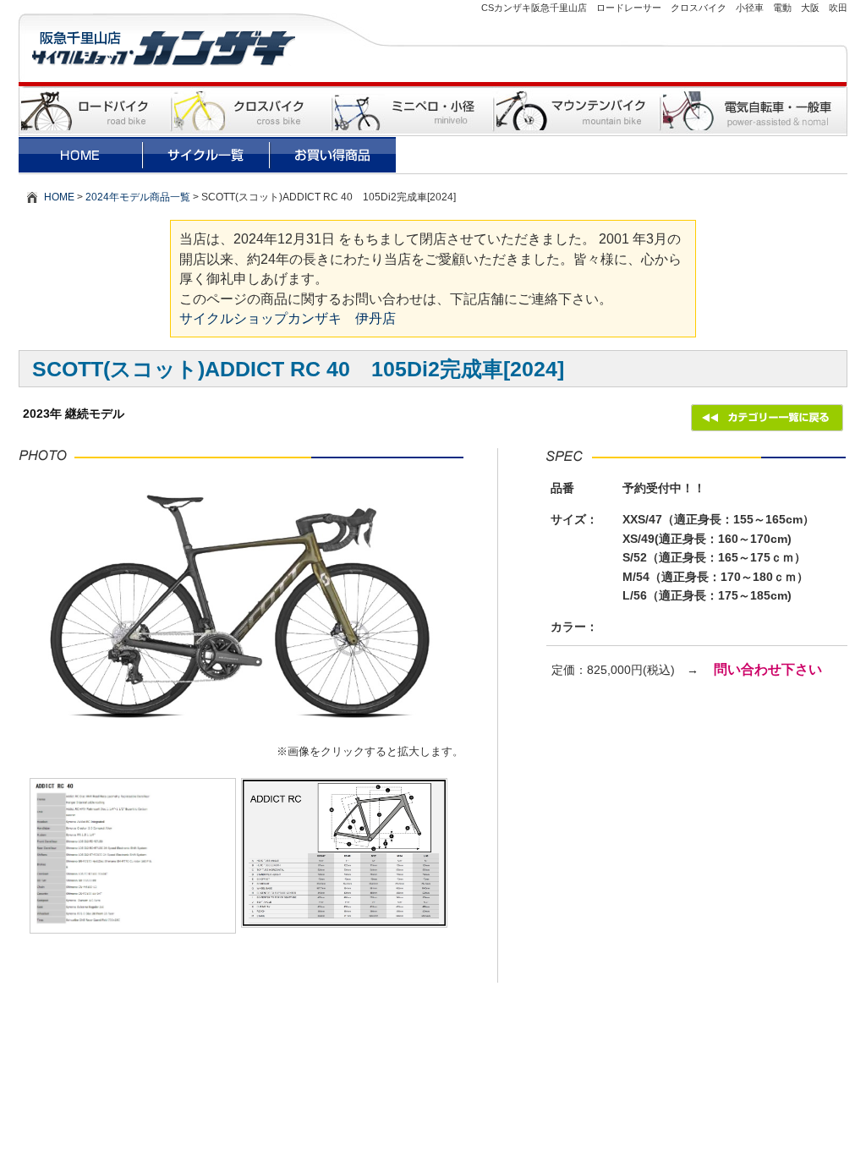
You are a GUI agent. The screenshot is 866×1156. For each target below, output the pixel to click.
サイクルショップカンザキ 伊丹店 (287, 318)
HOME (59, 197)
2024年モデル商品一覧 (137, 197)
